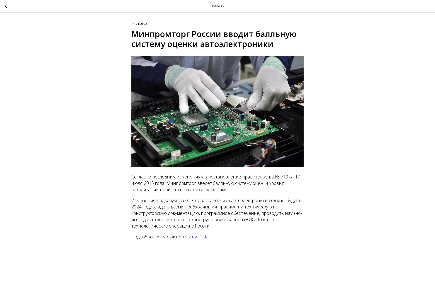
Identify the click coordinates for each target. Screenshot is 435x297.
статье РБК (196, 237)
